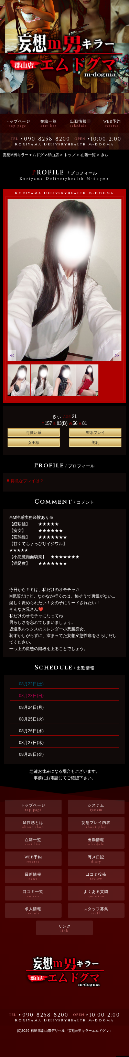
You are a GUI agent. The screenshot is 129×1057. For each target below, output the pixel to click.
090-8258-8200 (47, 139)
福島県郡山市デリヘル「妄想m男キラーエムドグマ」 (71, 1030)
